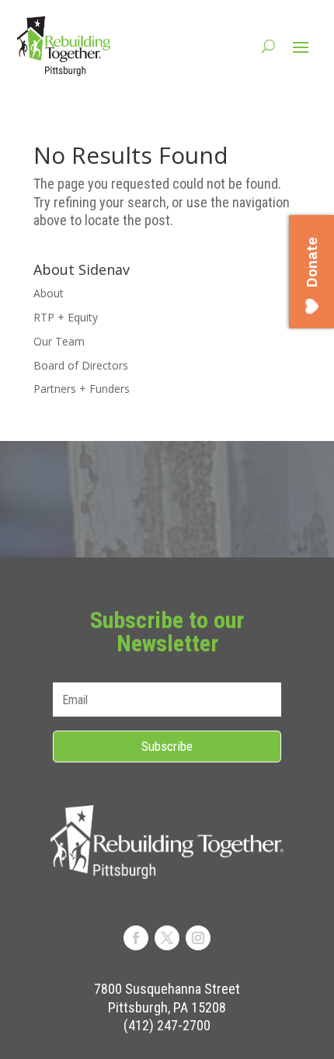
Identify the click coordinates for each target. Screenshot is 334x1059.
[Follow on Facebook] (136, 937)
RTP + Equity (65, 317)
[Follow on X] (167, 937)
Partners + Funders (81, 388)
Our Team (59, 341)
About (48, 293)
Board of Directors (80, 365)
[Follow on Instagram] (198, 937)
